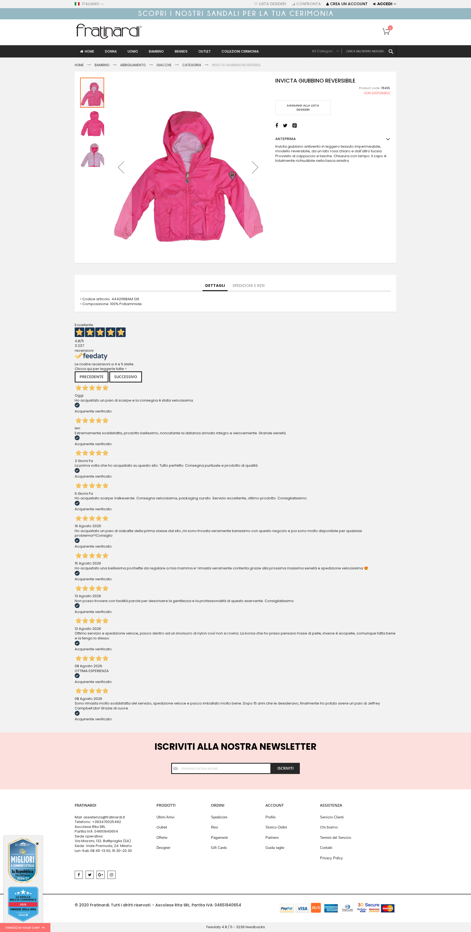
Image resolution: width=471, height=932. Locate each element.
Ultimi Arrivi (165, 817)
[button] (121, 167)
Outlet (161, 827)
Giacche (164, 65)
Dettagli (215, 285)
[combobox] (352, 51)
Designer (163, 848)
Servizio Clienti (332, 817)
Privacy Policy (331, 858)
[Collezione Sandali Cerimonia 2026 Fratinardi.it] (235, 18)
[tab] (215, 285)
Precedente (92, 376)
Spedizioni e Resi (249, 285)
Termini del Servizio (335, 838)
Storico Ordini (276, 827)
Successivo (125, 376)
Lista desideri (272, 4)
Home (79, 65)
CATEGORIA (191, 65)
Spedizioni (219, 817)
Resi (214, 827)
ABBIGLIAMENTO (133, 65)
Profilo (270, 817)
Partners (272, 838)
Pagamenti (219, 838)
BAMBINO (102, 65)
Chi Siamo (329, 827)
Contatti (326, 848)
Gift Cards (219, 848)
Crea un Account (349, 4)
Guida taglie (274, 848)
